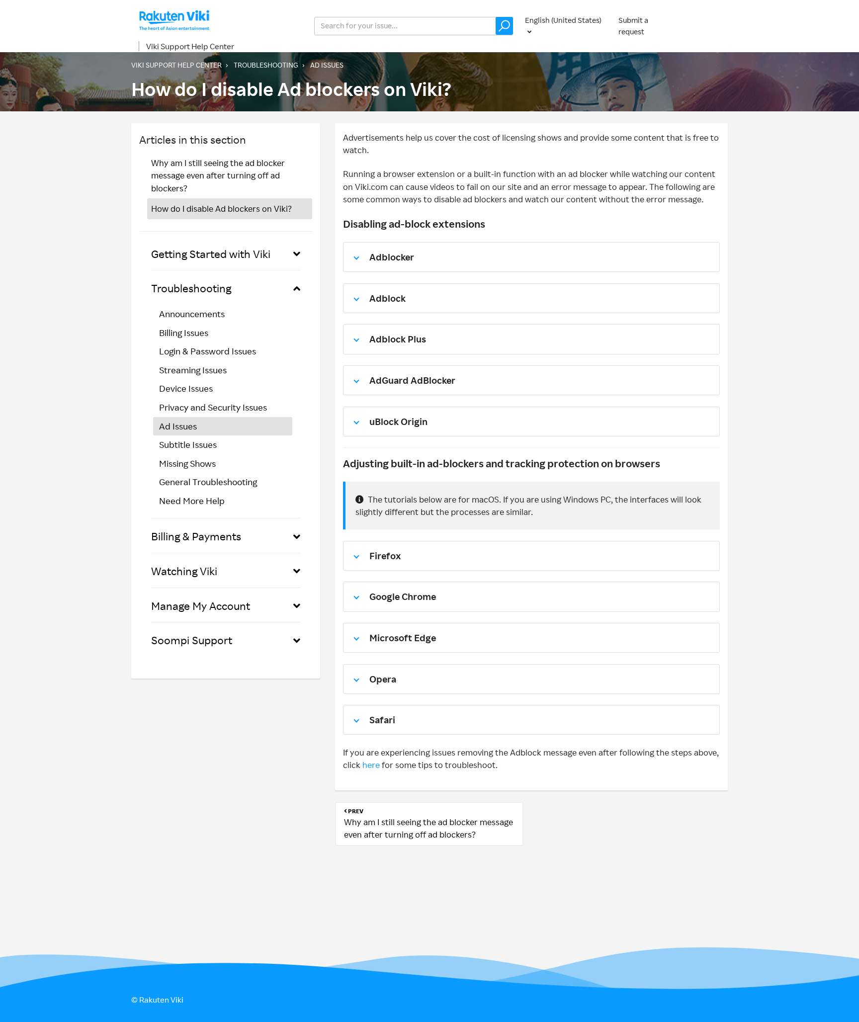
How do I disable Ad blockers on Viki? (221, 208)
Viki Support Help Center (190, 46)
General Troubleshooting (208, 481)
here (371, 765)
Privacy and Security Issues (213, 407)
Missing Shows (187, 463)
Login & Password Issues (207, 350)
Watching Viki (184, 571)
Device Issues (186, 388)
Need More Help (192, 500)
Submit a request (633, 25)
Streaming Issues (193, 369)
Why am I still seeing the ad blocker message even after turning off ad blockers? (218, 175)
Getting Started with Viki (210, 253)
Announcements (192, 313)
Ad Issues (327, 65)
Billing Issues (183, 332)
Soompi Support (191, 640)
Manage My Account (200, 605)
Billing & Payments (196, 536)
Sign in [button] (706, 25)
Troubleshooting (266, 65)
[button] (504, 26)
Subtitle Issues (188, 444)
